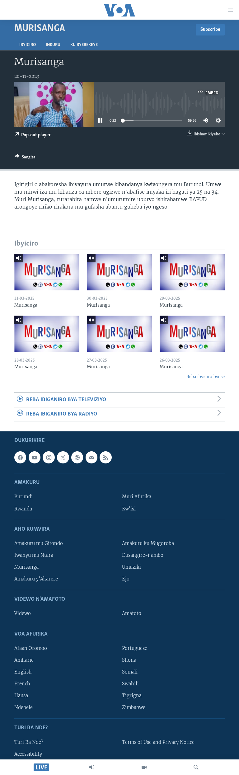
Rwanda (23, 508)
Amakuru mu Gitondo (38, 543)
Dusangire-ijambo (142, 555)
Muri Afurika (136, 497)
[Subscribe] (91, 457)
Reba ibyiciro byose (205, 376)
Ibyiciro (27, 45)
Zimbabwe (133, 707)
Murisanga (26, 567)
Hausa (21, 695)
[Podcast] (77, 457)
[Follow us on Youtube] (34, 457)
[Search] (196, 767)
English (23, 672)
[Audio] (91, 767)
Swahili (130, 684)
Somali (130, 672)
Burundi (23, 497)
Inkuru (53, 45)
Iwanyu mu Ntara (33, 555)
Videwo (22, 613)
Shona (129, 660)
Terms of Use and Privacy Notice (158, 742)
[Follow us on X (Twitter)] (63, 457)
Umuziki (131, 567)
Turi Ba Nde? (28, 742)
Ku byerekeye (84, 45)
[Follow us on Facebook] (20, 457)
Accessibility (28, 754)
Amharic (23, 660)
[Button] (25, 158)
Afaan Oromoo (30, 648)
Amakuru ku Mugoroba (148, 543)
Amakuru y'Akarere (36, 579)
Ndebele (23, 707)
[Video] (144, 767)
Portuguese (134, 648)
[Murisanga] (46, 272)
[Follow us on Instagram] (48, 457)
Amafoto (131, 613)
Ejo (125, 579)
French (22, 684)
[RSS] (105, 457)
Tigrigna (132, 695)
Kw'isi (129, 508)
